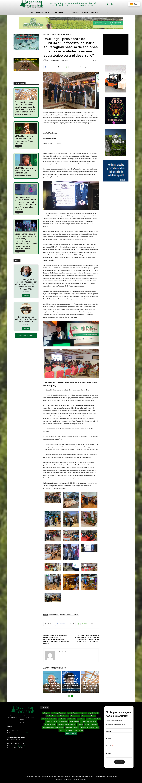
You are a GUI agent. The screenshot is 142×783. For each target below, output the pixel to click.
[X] (112, 4)
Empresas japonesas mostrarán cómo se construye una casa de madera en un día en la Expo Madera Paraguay (25, 107)
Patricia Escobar (26, 114)
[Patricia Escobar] (44, 60)
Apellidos (109, 738)
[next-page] (72, 696)
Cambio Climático (71, 675)
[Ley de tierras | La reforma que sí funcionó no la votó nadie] (26, 309)
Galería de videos (20, 251)
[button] (107, 13)
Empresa (109, 753)
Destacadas (55, 34)
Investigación (19, 212)
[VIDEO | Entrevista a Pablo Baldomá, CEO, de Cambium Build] (26, 160)
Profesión (109, 746)
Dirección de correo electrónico (116, 724)
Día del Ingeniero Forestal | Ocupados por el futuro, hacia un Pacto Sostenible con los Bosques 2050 (26, 284)
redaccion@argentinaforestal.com (22, 746)
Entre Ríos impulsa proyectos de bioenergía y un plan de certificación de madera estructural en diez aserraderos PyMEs (52, 685)
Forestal (62, 614)
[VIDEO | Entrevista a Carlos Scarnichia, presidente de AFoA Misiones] (26, 128)
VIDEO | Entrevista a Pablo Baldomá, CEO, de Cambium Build (25, 170)
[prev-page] (69, 696)
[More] (92, 624)
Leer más (26, 295)
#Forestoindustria (53, 614)
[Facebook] (107, 4)
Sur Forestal (66, 34)
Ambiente (47, 34)
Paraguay (18, 114)
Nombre (109, 731)
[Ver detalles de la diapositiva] (71, 23)
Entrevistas (18, 146)
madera (69, 614)
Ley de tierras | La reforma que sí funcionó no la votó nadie (26, 319)
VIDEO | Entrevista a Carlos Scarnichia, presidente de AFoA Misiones (24, 140)
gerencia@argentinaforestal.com (21, 733)
